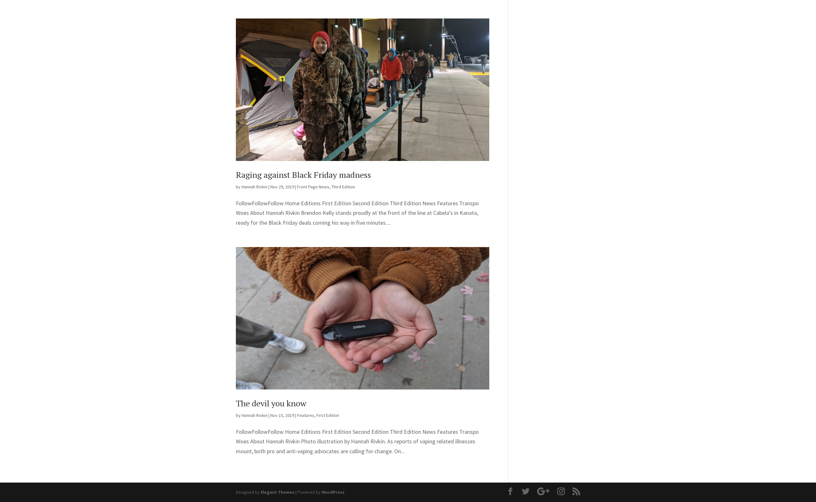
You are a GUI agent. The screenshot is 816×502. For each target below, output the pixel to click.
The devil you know (271, 403)
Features (305, 415)
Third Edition (343, 187)
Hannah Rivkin (254, 187)
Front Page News (313, 187)
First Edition (328, 415)
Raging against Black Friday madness (303, 174)
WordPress (333, 492)
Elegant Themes (278, 492)
